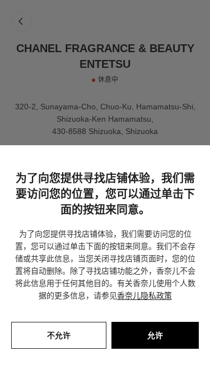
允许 (155, 335)
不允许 (59, 335)
